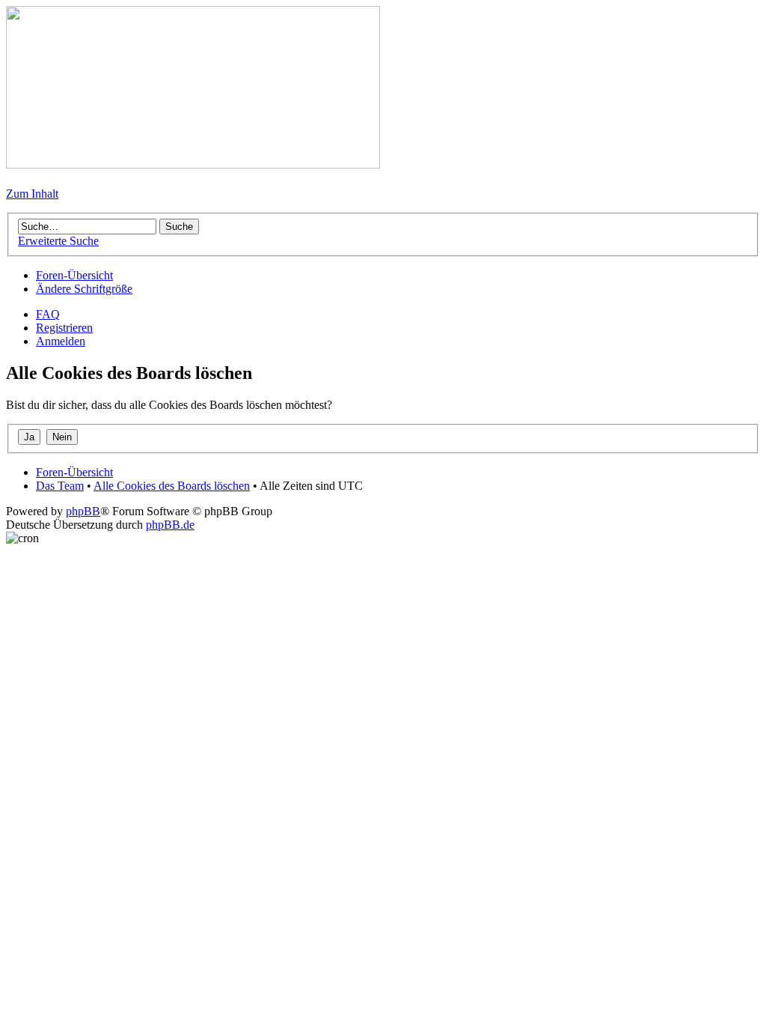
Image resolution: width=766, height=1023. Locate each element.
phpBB (83, 511)
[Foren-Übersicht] (193, 164)
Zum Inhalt (32, 193)
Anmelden (60, 341)
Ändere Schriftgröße (84, 288)
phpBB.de (170, 524)
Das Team (60, 485)
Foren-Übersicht (74, 275)
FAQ (48, 314)
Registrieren (64, 327)
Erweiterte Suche (58, 240)
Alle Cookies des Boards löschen (172, 485)
